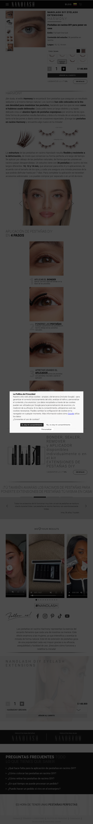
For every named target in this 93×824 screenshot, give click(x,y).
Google (71, 414)
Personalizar (47, 429)
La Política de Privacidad (24, 394)
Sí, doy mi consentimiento (32, 425)
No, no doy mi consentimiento (58, 425)
